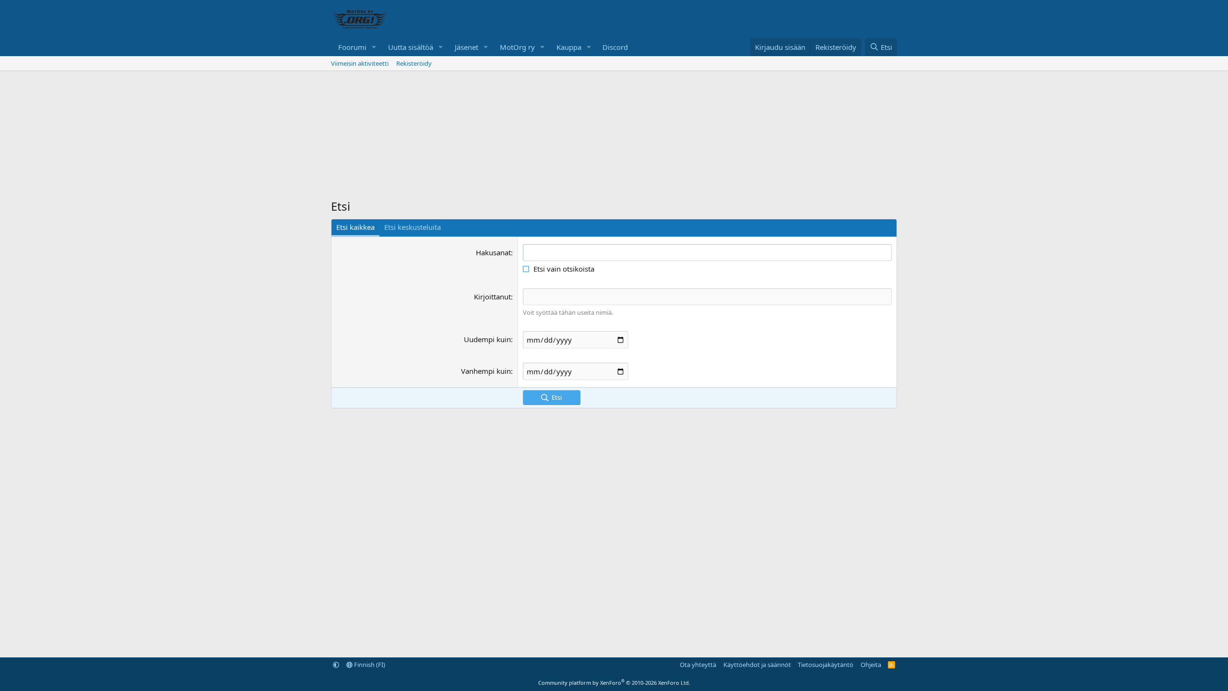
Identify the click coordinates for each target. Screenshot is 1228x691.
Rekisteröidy (414, 63)
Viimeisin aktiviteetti (360, 63)
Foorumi (352, 47)
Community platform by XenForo (614, 682)
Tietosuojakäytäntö (825, 664)
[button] (374, 47)
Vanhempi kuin (486, 371)
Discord (615, 47)
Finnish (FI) (369, 664)
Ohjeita (871, 664)
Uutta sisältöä (410, 47)
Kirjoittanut (492, 296)
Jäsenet (466, 47)
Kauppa (568, 47)
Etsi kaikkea (355, 227)
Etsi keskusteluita (412, 227)
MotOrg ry (517, 47)
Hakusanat (493, 252)
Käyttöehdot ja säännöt (757, 664)
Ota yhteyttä (698, 664)
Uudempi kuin (487, 339)
